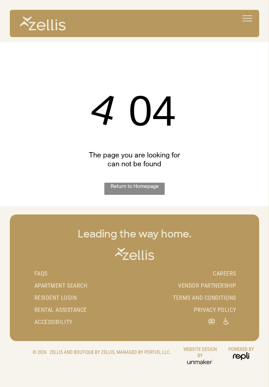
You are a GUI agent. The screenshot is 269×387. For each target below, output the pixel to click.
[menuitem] (83, 273)
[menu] (247, 18)
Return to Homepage (135, 186)
